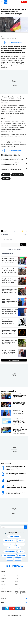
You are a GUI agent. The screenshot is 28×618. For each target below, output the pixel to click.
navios (10, 559)
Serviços (3, 598)
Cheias (21, 551)
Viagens (3, 584)
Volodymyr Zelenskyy (9, 555)
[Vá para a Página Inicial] (5, 2)
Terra (16, 578)
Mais (2, 602)
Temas (3, 571)
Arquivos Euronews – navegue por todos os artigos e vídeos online (20, 593)
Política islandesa (10, 551)
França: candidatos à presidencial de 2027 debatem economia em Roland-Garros (12, 168)
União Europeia (9, 544)
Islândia (21, 540)
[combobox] (14, 527)
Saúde (16, 581)
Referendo (20, 544)
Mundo (16, 575)
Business (6, 6)
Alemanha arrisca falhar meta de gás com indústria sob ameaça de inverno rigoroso (12, 158)
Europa (3, 575)
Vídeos (3, 588)
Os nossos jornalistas (6, 591)
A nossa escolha (8, 391)
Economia (11, 6)
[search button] (25, 527)
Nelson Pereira (6, 36)
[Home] (1, 6)
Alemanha (6, 174)
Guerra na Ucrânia (9, 540)
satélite (18, 559)
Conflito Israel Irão (14, 536)
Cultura (17, 584)
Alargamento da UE (14, 547)
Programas (17, 588)
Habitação (22, 555)
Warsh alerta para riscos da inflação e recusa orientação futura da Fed (10, 163)
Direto (24, 1)
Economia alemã (17, 174)
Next (2, 581)
